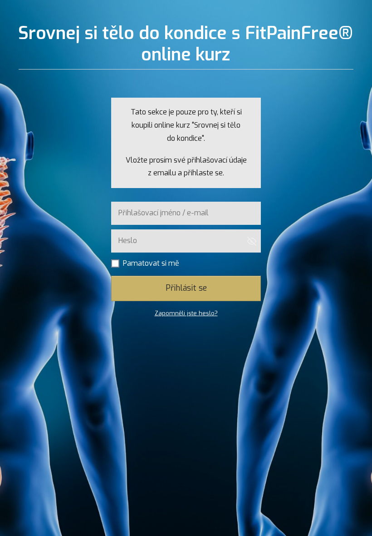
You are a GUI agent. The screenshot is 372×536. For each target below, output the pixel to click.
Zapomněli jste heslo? (186, 313)
